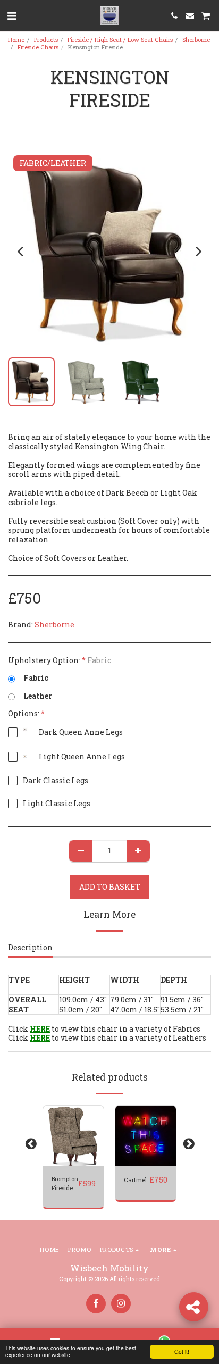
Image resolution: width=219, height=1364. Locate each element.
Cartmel (135, 1180)
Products (46, 40)
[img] (73, 1136)
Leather (37, 696)
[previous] (21, 252)
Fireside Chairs (38, 47)
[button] (12, 15)
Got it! (181, 1351)
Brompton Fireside (65, 1183)
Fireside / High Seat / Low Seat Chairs (120, 40)
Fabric (35, 678)
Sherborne (196, 40)
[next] (198, 252)
